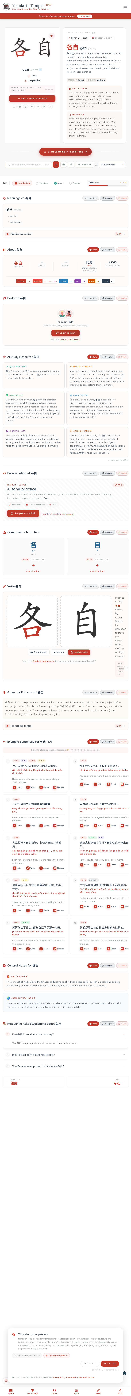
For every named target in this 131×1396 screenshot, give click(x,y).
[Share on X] (14, 106)
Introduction (24, 183)
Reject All (90, 1363)
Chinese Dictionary (75, 33)
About (60, 183)
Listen (19, 787)
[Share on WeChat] (32, 106)
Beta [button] (48, 5)
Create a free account (70, 339)
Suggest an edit (103, 38)
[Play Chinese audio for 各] (33, 565)
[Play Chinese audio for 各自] (51, 36)
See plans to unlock (25, 513)
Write (32, 787)
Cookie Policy (72, 1377)
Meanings (43, 183)
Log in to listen (67, 332)
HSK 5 (87, 33)
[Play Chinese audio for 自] (97, 565)
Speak (46, 787)
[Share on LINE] (43, 106)
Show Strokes (40, 652)
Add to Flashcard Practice (34, 98)
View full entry (32, 571)
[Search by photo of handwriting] (63, 164)
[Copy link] (50, 106)
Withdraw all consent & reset (107, 1370)
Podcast (77, 183)
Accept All (110, 1363)
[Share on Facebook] (19, 106)
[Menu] (125, 6)
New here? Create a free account (57, 513)
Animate (61, 652)
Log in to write (81, 652)
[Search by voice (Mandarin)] (71, 164)
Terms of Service (86, 1377)
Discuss (60, 787)
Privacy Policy (59, 1377)
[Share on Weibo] (38, 106)
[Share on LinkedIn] (25, 106)
